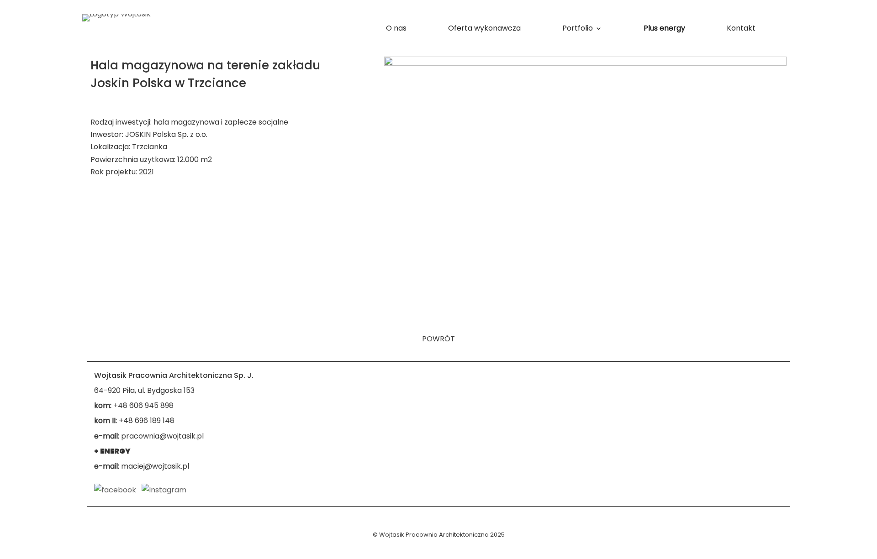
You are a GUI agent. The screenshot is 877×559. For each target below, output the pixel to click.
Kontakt (741, 29)
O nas (396, 29)
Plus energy (664, 29)
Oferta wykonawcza (484, 29)
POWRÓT (438, 339)
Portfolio (577, 29)
